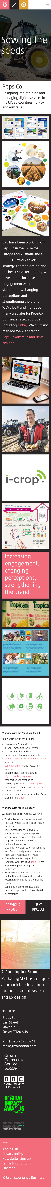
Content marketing (14, 765)
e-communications (36, 758)
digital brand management (18, 776)
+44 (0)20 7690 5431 (18, 1041)
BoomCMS (35, 861)
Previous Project (13, 907)
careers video (39, 787)
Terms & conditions (16, 1163)
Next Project (38, 907)
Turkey (22, 325)
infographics (36, 783)
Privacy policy (12, 1154)
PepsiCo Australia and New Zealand (22, 340)
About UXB (10, 1149)
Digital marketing (14, 758)
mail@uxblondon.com (19, 1046)
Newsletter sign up (16, 1158)
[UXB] (21, 4)
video (21, 797)
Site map (9, 1168)
